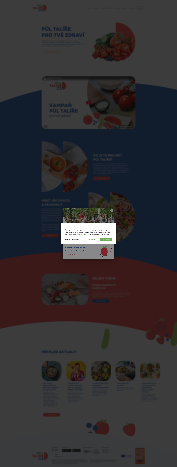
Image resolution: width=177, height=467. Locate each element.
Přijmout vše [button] (106, 239)
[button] (72, 239)
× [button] (113, 225)
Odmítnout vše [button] (92, 239)
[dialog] (88, 233)
